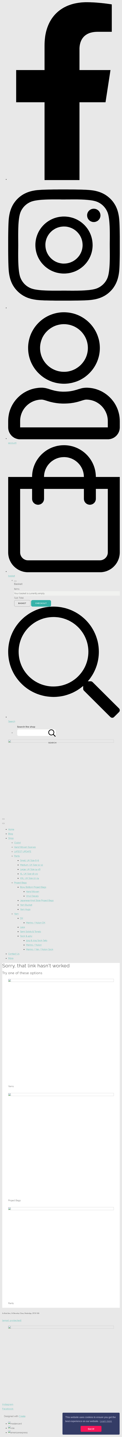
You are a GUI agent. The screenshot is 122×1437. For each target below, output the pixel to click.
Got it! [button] (91, 1429)
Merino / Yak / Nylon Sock (39, 949)
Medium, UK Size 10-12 (31, 865)
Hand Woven (32, 891)
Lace (22, 927)
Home (11, 829)
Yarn (16, 914)
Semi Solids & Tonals (30, 931)
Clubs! (17, 842)
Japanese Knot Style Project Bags (37, 900)
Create (22, 1416)
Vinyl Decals (32, 896)
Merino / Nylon (34, 945)
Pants (17, 856)
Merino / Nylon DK (35, 922)
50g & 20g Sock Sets (36, 940)
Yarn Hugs (25, 909)
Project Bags (20, 882)
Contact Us (13, 954)
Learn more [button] (106, 1421)
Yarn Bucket (26, 905)
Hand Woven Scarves (25, 847)
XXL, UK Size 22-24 (29, 878)
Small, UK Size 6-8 (29, 860)
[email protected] (11, 1320)
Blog (10, 833)
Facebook (8, 1409)
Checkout (41, 603)
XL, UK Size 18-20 (29, 873)
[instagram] (64, 307)
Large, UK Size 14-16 (30, 869)
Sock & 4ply (26, 936)
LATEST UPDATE (22, 851)
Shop (11, 838)
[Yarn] (61, 981)
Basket (22, 603)
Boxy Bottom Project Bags (33, 887)
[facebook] (64, 179)
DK (21, 918)
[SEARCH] (52, 732)
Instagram (7, 1404)
